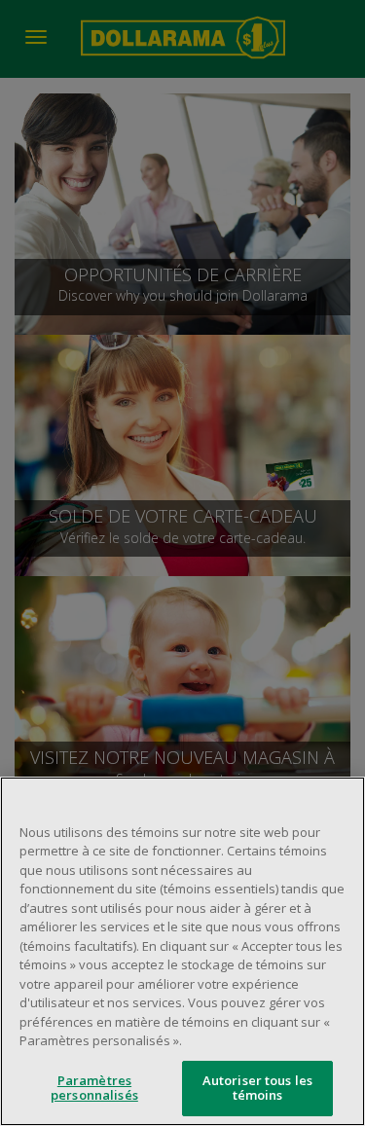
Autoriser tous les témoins (257, 1088)
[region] (182, 951)
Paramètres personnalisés (94, 1088)
